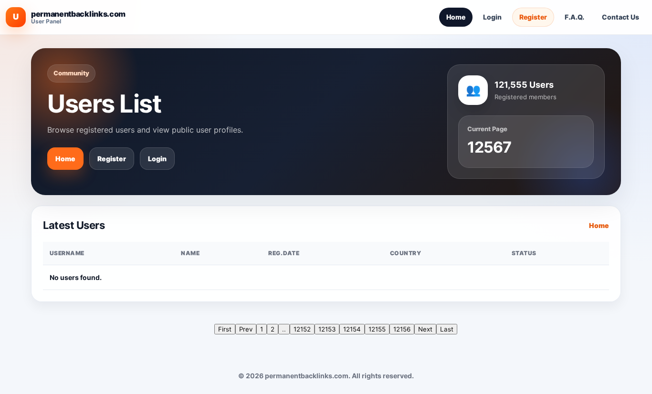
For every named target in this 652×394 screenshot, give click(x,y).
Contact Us (620, 17)
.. (284, 329)
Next (425, 329)
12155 (377, 329)
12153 (327, 329)
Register (533, 17)
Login (492, 17)
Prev (245, 329)
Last (446, 329)
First (224, 329)
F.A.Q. (574, 17)
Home (455, 17)
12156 (401, 329)
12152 (302, 329)
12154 (352, 329)
